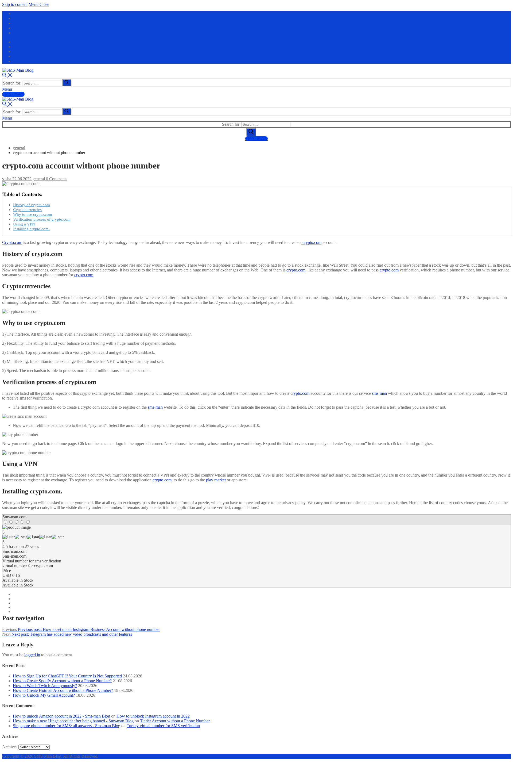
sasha (6, 179)
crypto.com (311, 242)
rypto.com (300, 393)
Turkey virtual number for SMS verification (163, 725)
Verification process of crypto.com (42, 219)
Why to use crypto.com (32, 214)
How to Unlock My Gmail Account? (44, 695)
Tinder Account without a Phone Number (175, 721)
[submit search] (66, 82)
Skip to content (15, 4)
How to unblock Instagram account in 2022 (153, 716)
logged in (32, 655)
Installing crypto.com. (31, 229)
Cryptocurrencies (27, 209)
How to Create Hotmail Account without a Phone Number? (63, 690)
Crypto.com (12, 242)
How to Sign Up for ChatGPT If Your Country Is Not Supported (67, 676)
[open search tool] (7, 76)
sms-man (379, 393)
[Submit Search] (251, 132)
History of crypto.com (31, 204)
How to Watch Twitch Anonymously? (45, 685)
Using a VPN (24, 224)
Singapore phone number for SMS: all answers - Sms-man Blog (66, 725)
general (38, 179)
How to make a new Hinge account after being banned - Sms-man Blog (73, 721)
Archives (9, 747)
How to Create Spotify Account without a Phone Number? (62, 680)
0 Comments (56, 179)
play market (216, 480)
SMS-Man (13, 94)
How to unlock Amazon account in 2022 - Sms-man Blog (61, 716)
